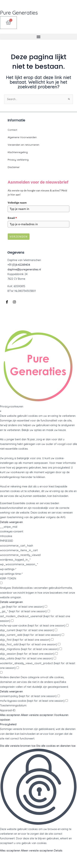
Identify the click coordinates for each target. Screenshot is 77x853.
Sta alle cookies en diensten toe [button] (56, 745)
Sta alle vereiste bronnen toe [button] (18, 745)
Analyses (5, 588)
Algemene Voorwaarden (22, 137)
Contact (12, 129)
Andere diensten (10, 677)
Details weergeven (11, 522)
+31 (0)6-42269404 (18, 264)
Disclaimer (14, 167)
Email (12, 218)
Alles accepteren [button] (10, 715)
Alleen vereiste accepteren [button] (37, 715)
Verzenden (19, 236)
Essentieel (6, 503)
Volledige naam (17, 202)
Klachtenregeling (18, 152)
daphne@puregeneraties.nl (24, 269)
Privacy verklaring (18, 159)
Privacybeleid (8, 724)
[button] (38, 37)
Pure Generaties (19, 12)
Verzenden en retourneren (23, 144)
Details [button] (58, 850)
